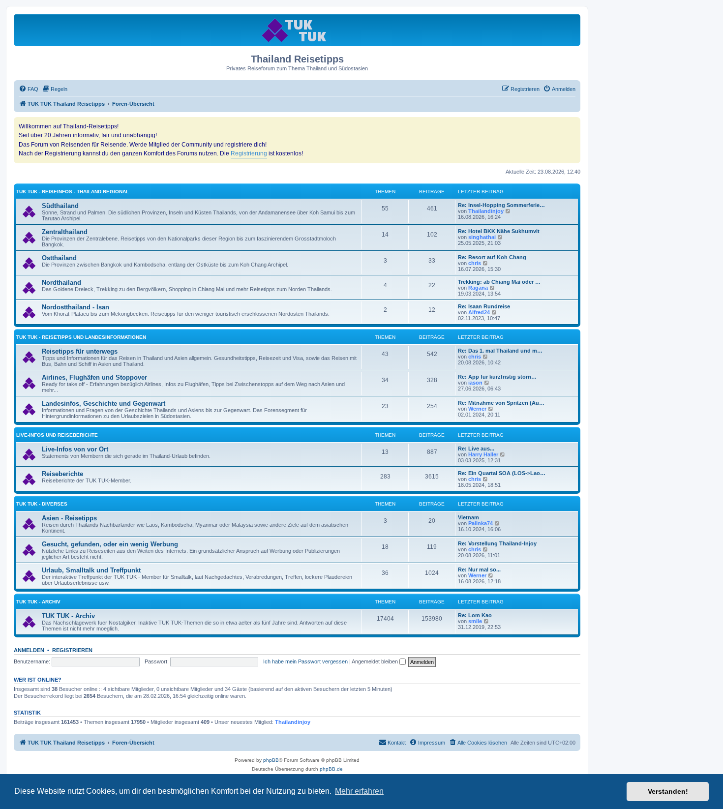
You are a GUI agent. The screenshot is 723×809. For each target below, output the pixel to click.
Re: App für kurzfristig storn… (497, 377)
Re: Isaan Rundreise (484, 306)
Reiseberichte (62, 474)
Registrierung (249, 153)
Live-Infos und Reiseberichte (57, 435)
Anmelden (29, 650)
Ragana (478, 288)
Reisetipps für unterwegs (80, 351)
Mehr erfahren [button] (359, 791)
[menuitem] (28, 89)
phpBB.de (331, 769)
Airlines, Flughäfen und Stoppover (94, 377)
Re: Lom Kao (475, 615)
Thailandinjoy (486, 211)
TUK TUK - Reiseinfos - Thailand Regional (72, 191)
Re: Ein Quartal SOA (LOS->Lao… (501, 473)
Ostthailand (59, 258)
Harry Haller (483, 454)
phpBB (271, 760)
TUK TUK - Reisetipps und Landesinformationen (81, 337)
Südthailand (60, 206)
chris (474, 263)
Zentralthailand (65, 232)
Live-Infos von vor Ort (75, 449)
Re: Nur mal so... (479, 569)
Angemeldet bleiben (375, 661)
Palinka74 (480, 523)
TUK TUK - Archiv (38, 601)
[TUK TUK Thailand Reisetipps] (297, 29)
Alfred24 (479, 312)
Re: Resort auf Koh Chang (492, 257)
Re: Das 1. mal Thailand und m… (500, 351)
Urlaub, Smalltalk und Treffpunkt (91, 570)
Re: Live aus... (476, 448)
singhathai (482, 237)
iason (475, 383)
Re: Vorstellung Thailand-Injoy (497, 543)
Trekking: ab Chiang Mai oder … (499, 282)
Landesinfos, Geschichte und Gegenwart (103, 403)
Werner (477, 409)
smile (475, 621)
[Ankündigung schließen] (572, 125)
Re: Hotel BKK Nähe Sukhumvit (499, 231)
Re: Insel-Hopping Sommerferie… (501, 205)
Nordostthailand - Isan (75, 307)
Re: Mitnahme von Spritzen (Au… (501, 403)
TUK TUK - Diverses (41, 504)
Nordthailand (61, 282)
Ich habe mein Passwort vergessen (305, 661)
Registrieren (72, 650)
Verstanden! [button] (668, 791)
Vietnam (468, 517)
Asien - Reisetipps (69, 518)
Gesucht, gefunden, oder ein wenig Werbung (110, 544)
